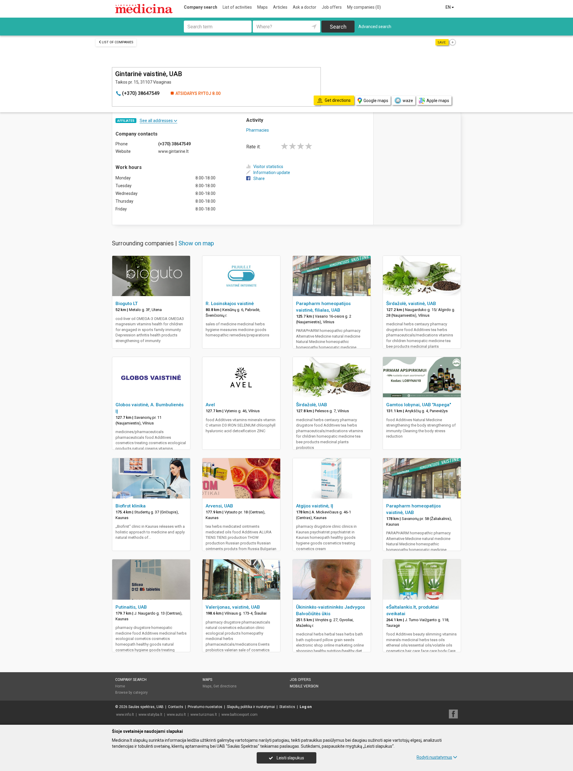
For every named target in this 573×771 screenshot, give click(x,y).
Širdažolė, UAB (311, 404)
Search (338, 27)
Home (120, 686)
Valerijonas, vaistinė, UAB (233, 607)
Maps (262, 7)
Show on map (196, 243)
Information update (271, 172)
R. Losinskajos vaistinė (230, 303)
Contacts (175, 707)
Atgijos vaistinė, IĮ (314, 506)
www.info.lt (125, 714)
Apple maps (437, 100)
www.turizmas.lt (203, 714)
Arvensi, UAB (219, 506)
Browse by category (131, 692)
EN (449, 7)
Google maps (375, 100)
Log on (306, 707)
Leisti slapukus (290, 757)
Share (259, 178)
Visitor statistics (268, 166)
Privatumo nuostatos (205, 707)
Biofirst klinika (130, 506)
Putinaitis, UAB (131, 607)
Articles (280, 7)
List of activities (237, 7)
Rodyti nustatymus (434, 757)
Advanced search (374, 26)
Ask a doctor (304, 7)
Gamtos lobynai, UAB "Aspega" (418, 404)
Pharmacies (257, 130)
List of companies (117, 42)
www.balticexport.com (239, 714)
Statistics (287, 707)
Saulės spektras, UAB (146, 707)
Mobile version (304, 686)
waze (408, 100)
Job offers (332, 7)
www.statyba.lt (150, 714)
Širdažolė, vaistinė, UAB (411, 303)
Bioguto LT (126, 303)
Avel (210, 404)
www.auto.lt (176, 714)
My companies (364, 7)
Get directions (225, 686)
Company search (200, 7)
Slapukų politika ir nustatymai (251, 707)
